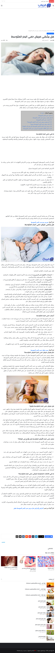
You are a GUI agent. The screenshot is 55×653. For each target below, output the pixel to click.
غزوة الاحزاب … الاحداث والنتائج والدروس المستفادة (35, 589)
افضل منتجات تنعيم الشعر (40, 625)
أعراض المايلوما (51, 568)
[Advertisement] (27, 18)
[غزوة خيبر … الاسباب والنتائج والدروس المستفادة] (50, 584)
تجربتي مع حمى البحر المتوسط (39, 222)
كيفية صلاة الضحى (42, 636)
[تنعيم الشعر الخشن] (50, 602)
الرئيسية (51, 30)
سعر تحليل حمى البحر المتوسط (39, 350)
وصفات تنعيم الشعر (42, 613)
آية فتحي (51, 40)
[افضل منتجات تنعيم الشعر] (50, 626)
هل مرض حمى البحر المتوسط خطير (24, 508)
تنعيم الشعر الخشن (42, 601)
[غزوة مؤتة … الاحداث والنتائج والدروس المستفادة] (50, 596)
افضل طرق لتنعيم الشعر (41, 619)
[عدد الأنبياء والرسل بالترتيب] (50, 632)
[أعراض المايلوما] (46, 561)
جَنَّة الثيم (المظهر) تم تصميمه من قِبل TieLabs (25, 650)
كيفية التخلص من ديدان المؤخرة (10, 567)
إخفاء (42, 113)
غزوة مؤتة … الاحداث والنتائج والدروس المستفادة (36, 595)
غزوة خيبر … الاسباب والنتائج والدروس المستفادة (36, 583)
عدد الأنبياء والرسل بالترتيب (40, 630)
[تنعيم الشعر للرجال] (50, 608)
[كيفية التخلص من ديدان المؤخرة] (9, 561)
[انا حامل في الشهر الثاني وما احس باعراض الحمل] (27, 561)
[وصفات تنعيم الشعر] (50, 614)
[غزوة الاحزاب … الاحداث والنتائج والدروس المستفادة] (50, 590)
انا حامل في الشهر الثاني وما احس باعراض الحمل (29, 569)
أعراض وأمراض (46, 30)
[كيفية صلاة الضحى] (50, 638)
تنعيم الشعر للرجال (42, 607)
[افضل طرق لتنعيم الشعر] (50, 620)
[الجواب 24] (44, 5)
